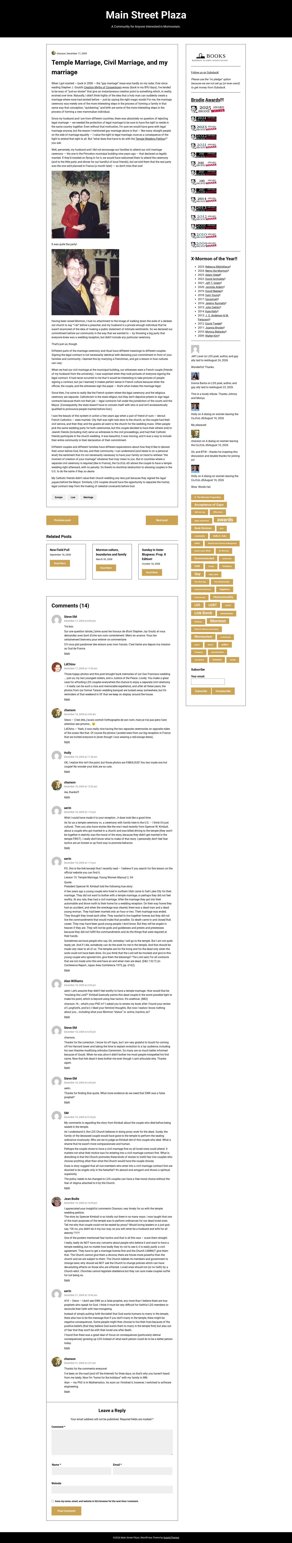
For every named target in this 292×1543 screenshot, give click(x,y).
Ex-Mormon (224, 551)
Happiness (225, 589)
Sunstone (217, 659)
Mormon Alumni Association (206, 629)
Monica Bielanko (215, 331)
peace (197, 645)
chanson (70, 710)
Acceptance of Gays (209, 505)
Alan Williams (73, 981)
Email (117, 1464)
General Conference (202, 589)
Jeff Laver (197, 356)
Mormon (218, 621)
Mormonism (203, 637)
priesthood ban (217, 652)
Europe (59, 497)
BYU (221, 528)
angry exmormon (201, 521)
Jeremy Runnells (215, 303)
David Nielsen (213, 291)
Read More (60, 563)
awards (225, 520)
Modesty (198, 622)
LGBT (213, 605)
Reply (67, 653)
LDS (197, 605)
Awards (212, 99)
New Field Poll (59, 550)
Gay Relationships (222, 582)
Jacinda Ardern (214, 287)
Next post (162, 520)
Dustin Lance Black (202, 551)
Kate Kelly (211, 311)
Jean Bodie (71, 1199)
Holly (67, 752)
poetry (210, 645)
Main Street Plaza (146, 15)
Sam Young (212, 295)
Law (73, 497)
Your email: (198, 676)
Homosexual (199, 597)
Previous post (62, 520)
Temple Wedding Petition (150, 138)
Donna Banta (199, 383)
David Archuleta (214, 279)
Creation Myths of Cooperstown (103, 87)
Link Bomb (203, 613)
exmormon (226, 559)
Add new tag (199, 512)
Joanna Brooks (214, 327)
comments (199, 536)
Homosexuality (223, 597)
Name (56, 1464)
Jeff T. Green (213, 283)
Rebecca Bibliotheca (217, 266)
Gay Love (213, 574)
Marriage (88, 497)
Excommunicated (204, 558)
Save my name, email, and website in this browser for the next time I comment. (97, 1501)
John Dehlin (212, 307)
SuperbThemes (171, 1537)
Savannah (211, 299)
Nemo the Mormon (216, 270)
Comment (58, 1426)
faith (197, 566)
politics (225, 644)
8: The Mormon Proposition (207, 497)
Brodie (197, 99)
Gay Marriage (200, 582)
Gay (197, 574)
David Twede (213, 323)
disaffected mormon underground (222, 543)
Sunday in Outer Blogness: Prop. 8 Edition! (154, 554)
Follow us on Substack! (205, 72)
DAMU (197, 543)
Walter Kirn (211, 335)
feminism (227, 566)
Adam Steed (212, 274)
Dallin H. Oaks (220, 536)
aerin (67, 808)
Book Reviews (203, 528)
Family (211, 566)
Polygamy (198, 652)
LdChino (69, 664)
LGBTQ (228, 605)
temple (233, 660)
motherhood (225, 637)
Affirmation (218, 512)
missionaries (226, 613)
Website (56, 1483)
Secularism (199, 660)
